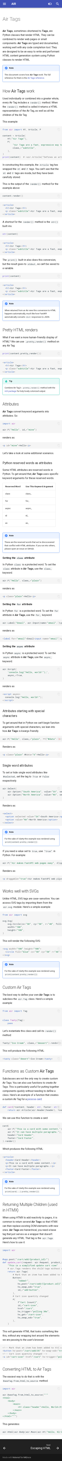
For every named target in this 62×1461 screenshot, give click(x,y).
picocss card (34, 1099)
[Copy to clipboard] (59, 129)
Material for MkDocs (22, 1457)
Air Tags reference (36, 78)
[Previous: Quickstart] (4, 1447)
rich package (10, 391)
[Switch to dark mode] (50, 4)
